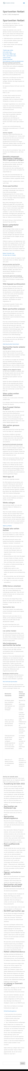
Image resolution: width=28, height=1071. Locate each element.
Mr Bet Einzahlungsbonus (10, 1011)
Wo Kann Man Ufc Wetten (9, 255)
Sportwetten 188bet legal (9, 54)
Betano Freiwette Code (8, 253)
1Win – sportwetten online (9, 56)
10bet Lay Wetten (7, 526)
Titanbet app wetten (8, 50)
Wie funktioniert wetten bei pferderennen (13, 61)
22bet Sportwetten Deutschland (11, 344)
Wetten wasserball (7, 59)
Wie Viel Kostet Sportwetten (10, 681)
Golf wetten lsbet (7, 52)
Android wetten (7, 57)
